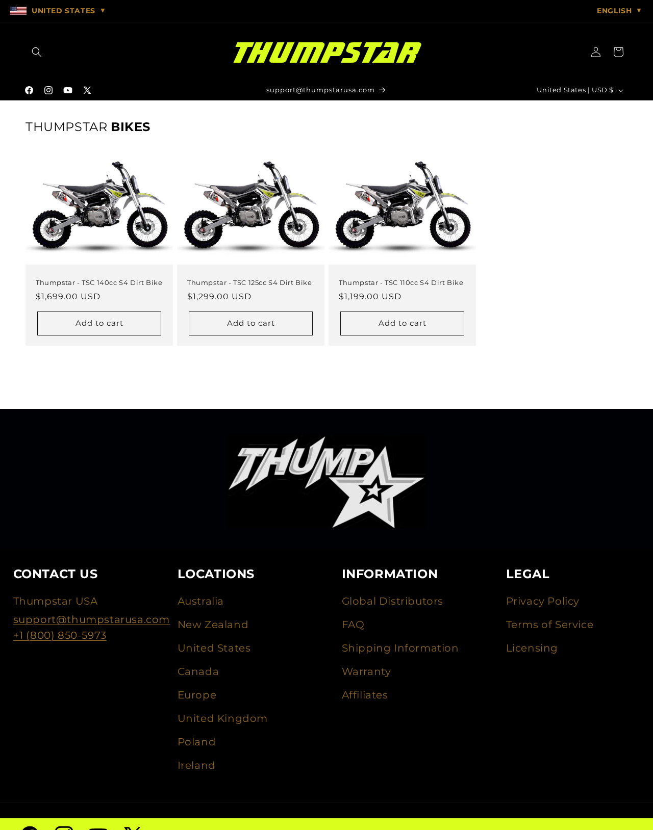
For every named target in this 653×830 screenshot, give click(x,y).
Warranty (366, 671)
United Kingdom (223, 718)
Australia (201, 601)
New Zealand (213, 624)
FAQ (353, 624)
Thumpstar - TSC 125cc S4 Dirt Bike (249, 282)
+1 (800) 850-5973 (60, 635)
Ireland (197, 765)
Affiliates (365, 695)
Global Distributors (392, 601)
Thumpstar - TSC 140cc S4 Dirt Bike (99, 282)
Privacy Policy (543, 601)
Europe (197, 695)
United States (214, 648)
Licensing (532, 648)
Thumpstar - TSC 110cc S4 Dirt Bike (401, 282)
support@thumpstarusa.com (91, 619)
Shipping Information (400, 648)
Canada (198, 671)
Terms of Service (550, 624)
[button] (37, 52)
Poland (197, 742)
